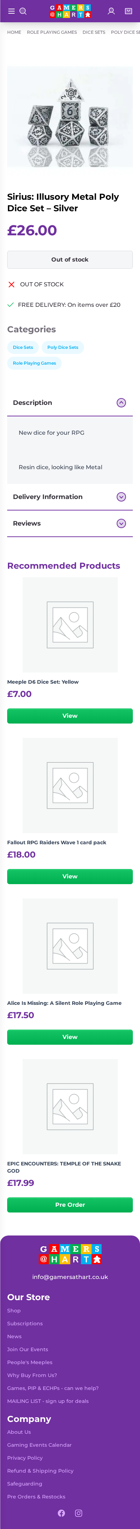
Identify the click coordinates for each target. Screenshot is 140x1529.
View (70, 715)
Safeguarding (24, 1484)
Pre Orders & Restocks (36, 1496)
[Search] (23, 11)
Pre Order (70, 1204)
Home (14, 32)
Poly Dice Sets (62, 347)
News (14, 1336)
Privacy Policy (25, 1458)
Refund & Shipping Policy (40, 1471)
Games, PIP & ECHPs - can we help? (53, 1388)
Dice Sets (94, 32)
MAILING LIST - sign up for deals (48, 1401)
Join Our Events (27, 1349)
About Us (19, 1432)
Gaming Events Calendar (39, 1445)
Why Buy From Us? (32, 1375)
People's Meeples (29, 1362)
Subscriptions (25, 1323)
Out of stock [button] (70, 259)
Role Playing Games (52, 32)
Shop (14, 1310)
